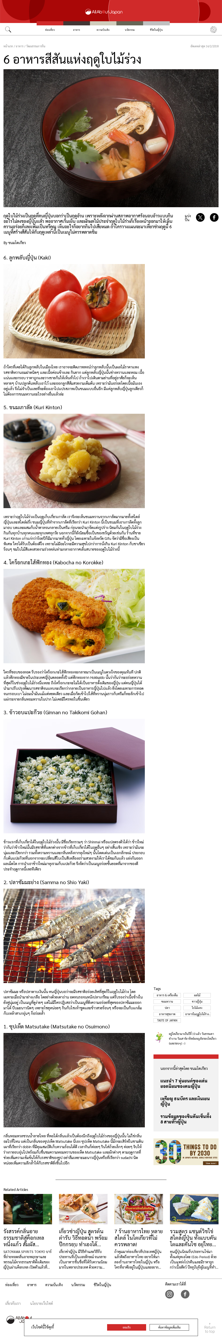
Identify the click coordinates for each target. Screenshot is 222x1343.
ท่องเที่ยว (50, 29)
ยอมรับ (127, 1327)
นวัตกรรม (130, 29)
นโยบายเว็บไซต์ (41, 1303)
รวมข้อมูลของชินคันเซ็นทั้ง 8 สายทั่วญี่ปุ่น (185, 1119)
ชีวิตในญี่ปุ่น (156, 29)
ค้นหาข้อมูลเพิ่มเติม (169, 1327)
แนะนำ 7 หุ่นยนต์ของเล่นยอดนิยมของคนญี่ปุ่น (183, 1083)
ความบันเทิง (103, 29)
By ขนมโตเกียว (14, 242)
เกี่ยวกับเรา (13, 1303)
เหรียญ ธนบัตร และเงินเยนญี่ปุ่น (185, 1101)
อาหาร (76, 29)
